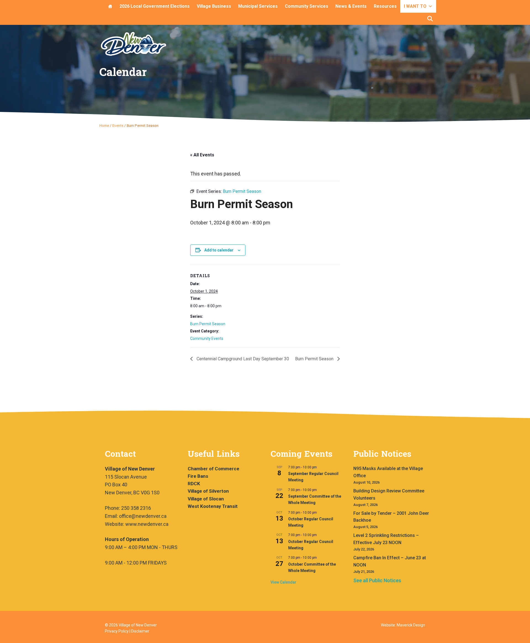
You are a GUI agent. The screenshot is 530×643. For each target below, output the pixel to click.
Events (117, 125)
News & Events (351, 6)
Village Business (214, 6)
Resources (385, 6)
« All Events (202, 155)
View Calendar (283, 582)
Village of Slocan (206, 499)
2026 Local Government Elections (155, 6)
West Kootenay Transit (213, 506)
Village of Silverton (208, 491)
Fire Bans (198, 476)
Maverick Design (411, 625)
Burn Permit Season (207, 324)
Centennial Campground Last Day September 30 (242, 358)
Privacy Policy (117, 631)
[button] (430, 19)
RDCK (194, 483)
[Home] (110, 6)
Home (104, 125)
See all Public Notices (377, 580)
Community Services (306, 6)
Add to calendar (219, 250)
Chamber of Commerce (213, 468)
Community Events (206, 338)
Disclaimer (140, 631)
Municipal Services (258, 6)
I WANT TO (415, 6)
